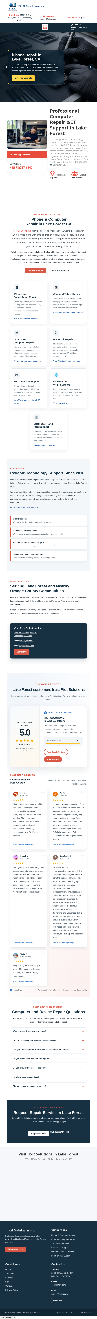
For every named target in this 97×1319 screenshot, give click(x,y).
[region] (48, 887)
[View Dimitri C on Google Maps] (15, 955)
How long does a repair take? (26, 1077)
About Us (9, 1273)
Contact (9, 1286)
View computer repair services (27, 361)
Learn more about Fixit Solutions (25, 507)
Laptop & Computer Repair (63, 1239)
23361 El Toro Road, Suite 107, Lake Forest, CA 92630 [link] (20, 17)
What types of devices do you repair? (29, 1031)
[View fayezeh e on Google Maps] (15, 857)
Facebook (57, 1300)
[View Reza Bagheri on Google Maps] (55, 857)
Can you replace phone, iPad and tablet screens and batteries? (41, 1050)
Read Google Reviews (56, 752)
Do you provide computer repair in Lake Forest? (34, 1041)
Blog (7, 1282)
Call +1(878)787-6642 (60, 270)
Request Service (38, 1134)
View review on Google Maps (23, 844)
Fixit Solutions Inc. (22, 231)
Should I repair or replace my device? (29, 1086)
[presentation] (6, 67)
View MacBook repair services (66, 361)
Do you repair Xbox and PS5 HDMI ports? (31, 1059)
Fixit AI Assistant (8, 1317)
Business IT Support (60, 1247)
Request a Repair (35, 270)
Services (9, 1277)
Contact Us (22, 652)
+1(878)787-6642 (26, 641)
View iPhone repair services (26, 319)
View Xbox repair (21, 400)
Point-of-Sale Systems (61, 1256)
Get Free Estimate (23, 78)
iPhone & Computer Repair (63, 1235)
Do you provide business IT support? (29, 1068)
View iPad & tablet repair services (68, 313)
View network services (63, 403)
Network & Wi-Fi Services (62, 1252)
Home (8, 1269)
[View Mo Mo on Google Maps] (55, 794)
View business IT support (44, 445)
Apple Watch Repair (60, 1243)
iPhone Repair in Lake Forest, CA (26, 57)
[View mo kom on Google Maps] (15, 794)
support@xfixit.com (48, 19)
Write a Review (53, 759)
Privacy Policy (11, 1290)
